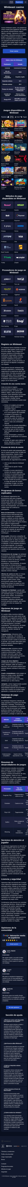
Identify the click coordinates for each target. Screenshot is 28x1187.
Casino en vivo (12, 117)
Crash (18, 117)
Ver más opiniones (14, 1007)
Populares (4, 117)
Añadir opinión (14, 944)
